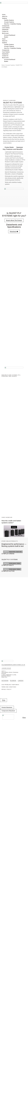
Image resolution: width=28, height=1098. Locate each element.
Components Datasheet (8, 710)
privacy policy (6, 689)
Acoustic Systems (9, 22)
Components (5, 25)
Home (3, 14)
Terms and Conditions (9, 687)
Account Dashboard (9, 35)
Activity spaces (12, 563)
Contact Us (5, 31)
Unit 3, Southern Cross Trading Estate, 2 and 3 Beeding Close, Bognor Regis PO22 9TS (10, 674)
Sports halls (19, 551)
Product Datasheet (7, 707)
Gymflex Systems (9, 20)
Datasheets (5, 29)
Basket (6, 37)
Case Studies (6, 27)
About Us (4, 16)
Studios (18, 563)
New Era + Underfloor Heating (12, 24)
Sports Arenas (12, 551)
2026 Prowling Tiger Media (10, 684)
